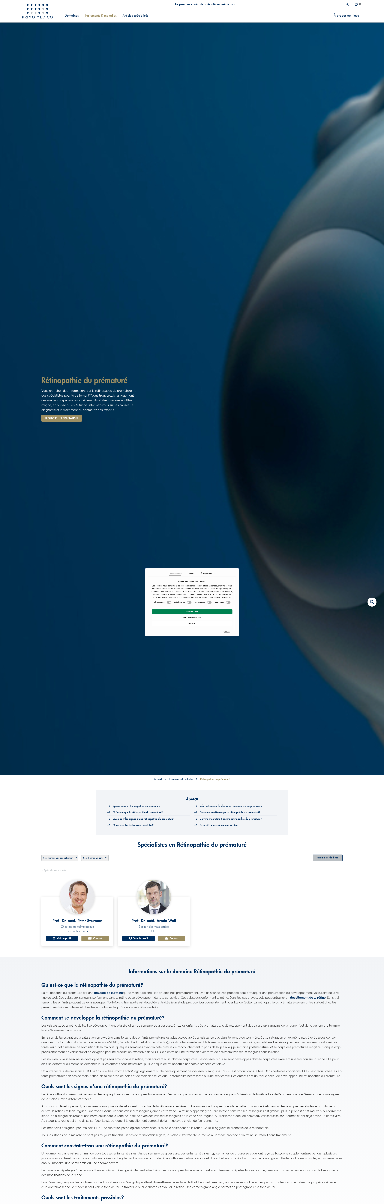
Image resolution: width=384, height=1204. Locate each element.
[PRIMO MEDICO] (37, 11)
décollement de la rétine (308, 997)
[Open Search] (347, 4)
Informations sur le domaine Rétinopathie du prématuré (231, 806)
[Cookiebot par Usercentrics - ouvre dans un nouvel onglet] (223, 632)
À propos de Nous (346, 15)
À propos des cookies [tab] (207, 574)
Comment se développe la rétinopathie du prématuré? (230, 812)
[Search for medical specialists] (372, 602)
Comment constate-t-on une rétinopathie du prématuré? (231, 818)
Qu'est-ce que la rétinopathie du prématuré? (138, 812)
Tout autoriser (192, 611)
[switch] (189, 602)
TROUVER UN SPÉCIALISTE (61, 418)
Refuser (192, 623)
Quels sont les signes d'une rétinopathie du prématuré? (143, 818)
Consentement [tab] (175, 574)
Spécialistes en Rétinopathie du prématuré (136, 806)
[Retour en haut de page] (372, 1196)
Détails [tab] (191, 574)
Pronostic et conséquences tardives (219, 825)
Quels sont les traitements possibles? (133, 825)
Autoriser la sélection (192, 617)
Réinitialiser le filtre (327, 858)
